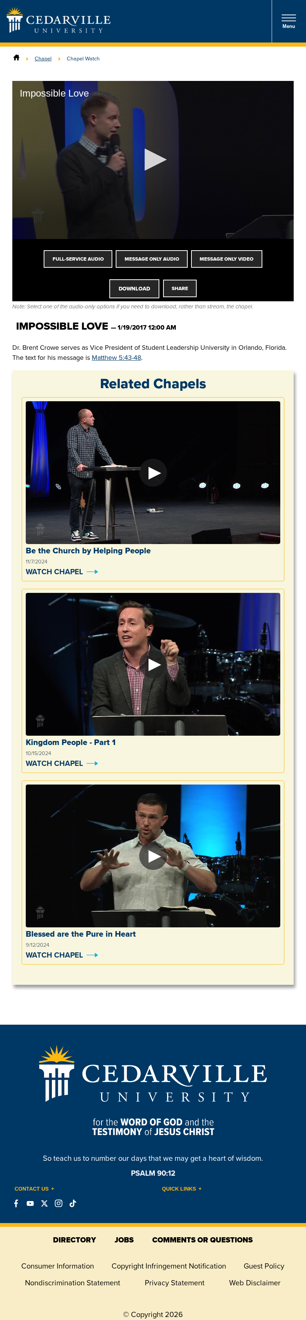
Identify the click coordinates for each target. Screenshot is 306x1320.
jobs (124, 1239)
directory (74, 1239)
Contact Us (32, 1189)
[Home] (16, 58)
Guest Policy (264, 1266)
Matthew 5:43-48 (116, 357)
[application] (153, 160)
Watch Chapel (54, 571)
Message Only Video (226, 259)
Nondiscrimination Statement (72, 1282)
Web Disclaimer (255, 1282)
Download (134, 289)
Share (180, 288)
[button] (153, 159)
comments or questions (202, 1239)
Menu (288, 26)
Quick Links (179, 1189)
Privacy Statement (174, 1282)
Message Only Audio (152, 259)
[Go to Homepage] (58, 30)
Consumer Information (57, 1266)
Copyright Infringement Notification (169, 1266)
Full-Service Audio (78, 259)
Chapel (43, 58)
